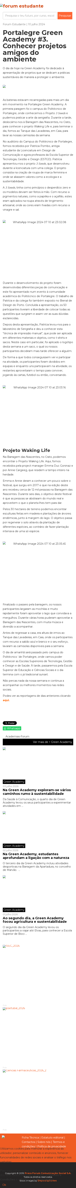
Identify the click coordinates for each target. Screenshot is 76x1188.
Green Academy (61, 742)
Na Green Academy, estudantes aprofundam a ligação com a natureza (36, 856)
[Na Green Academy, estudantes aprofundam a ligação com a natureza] (38, 829)
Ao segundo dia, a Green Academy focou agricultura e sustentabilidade (35, 920)
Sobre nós (43, 1142)
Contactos (28, 1142)
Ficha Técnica (30, 1137)
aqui (6, 700)
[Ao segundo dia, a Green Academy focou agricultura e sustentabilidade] (38, 893)
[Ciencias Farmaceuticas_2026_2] (38, 1098)
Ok (4, 1185)
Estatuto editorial (52, 1137)
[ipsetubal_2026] (38, 1036)
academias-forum (17, 736)
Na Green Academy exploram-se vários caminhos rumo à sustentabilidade (37, 792)
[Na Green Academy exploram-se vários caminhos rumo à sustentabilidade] (38, 765)
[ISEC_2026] (38, 974)
